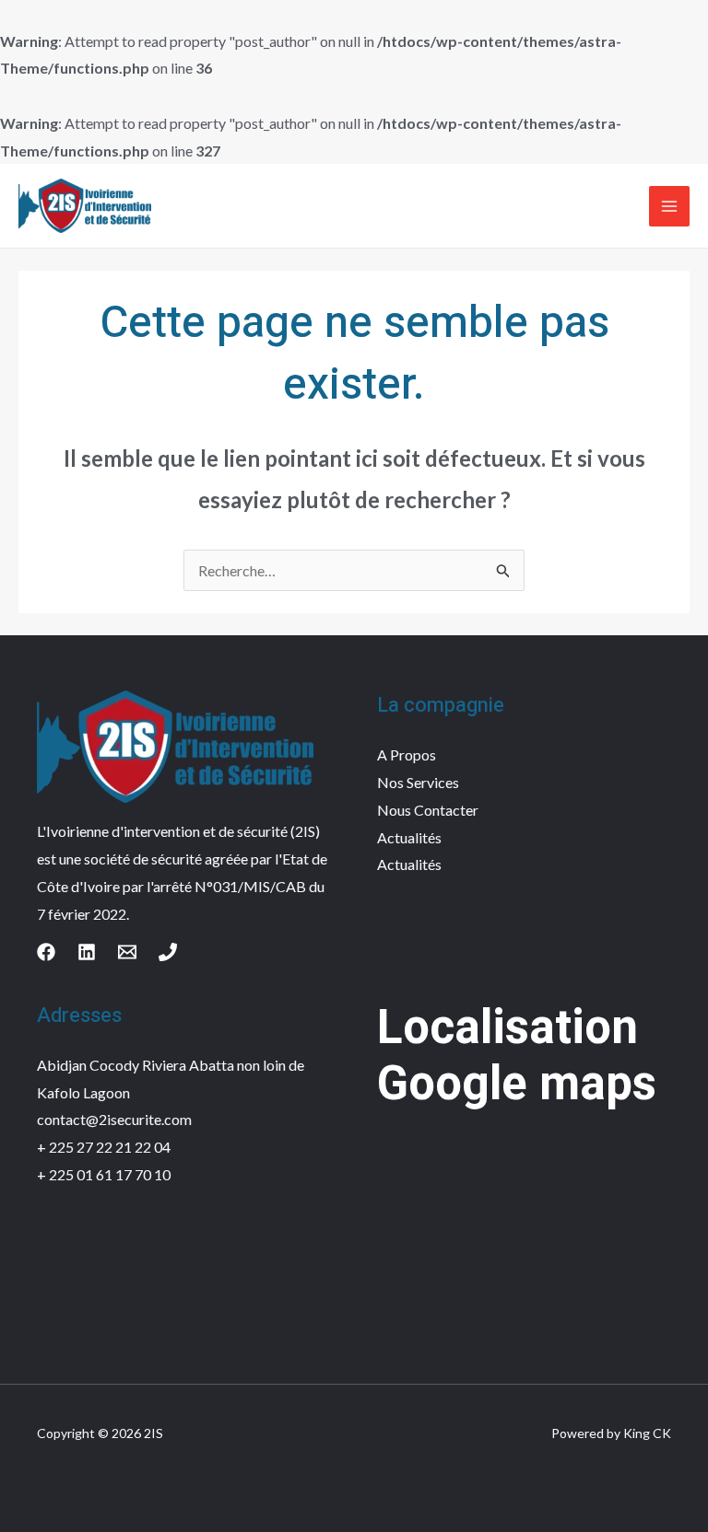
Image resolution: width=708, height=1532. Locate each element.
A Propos (406, 754)
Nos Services (418, 782)
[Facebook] (46, 952)
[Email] (127, 952)
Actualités (409, 837)
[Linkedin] (86, 952)
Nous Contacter (427, 809)
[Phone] (168, 952)
